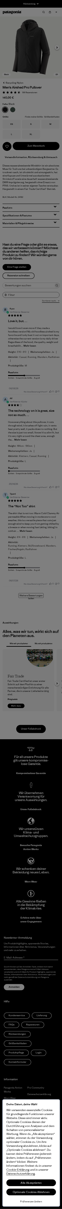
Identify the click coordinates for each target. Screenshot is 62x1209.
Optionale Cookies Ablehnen (31, 1192)
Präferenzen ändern (31, 1201)
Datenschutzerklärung (20, 1173)
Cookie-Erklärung (17, 1169)
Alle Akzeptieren (31, 1183)
